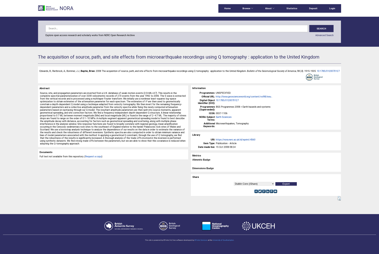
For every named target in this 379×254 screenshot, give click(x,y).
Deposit (313, 8)
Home (227, 8)
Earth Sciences (224, 117)
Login (332, 8)
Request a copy (93, 156)
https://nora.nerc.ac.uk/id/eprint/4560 (235, 139)
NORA (66, 8)
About (268, 8)
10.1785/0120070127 (328, 71)
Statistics (291, 8)
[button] (339, 198)
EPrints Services (201, 240)
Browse (246, 8)
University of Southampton (223, 240)
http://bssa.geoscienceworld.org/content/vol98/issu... (244, 96)
